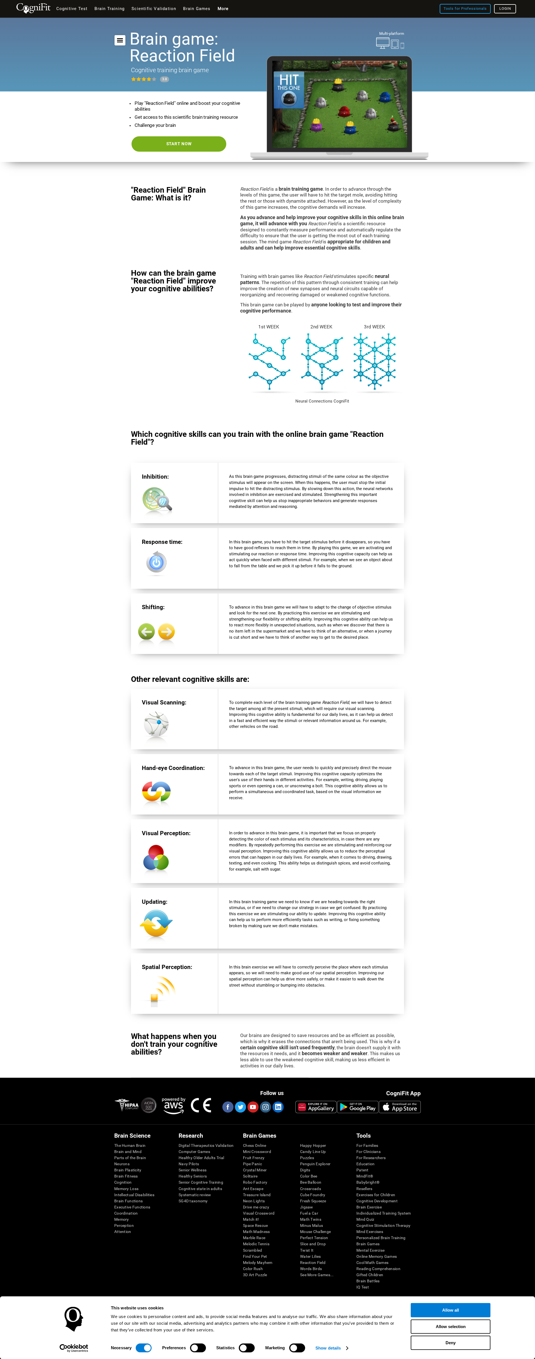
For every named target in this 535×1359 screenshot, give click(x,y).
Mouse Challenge (315, 1231)
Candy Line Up (313, 1151)
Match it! (251, 1219)
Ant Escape (253, 1188)
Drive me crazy (256, 1207)
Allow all (450, 1310)
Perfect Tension (314, 1238)
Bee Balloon (310, 1182)
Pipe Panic (252, 1164)
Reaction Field (312, 1262)
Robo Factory (255, 1182)
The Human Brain (129, 1145)
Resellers (364, 1188)
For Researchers (371, 1157)
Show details (328, 1348)
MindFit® (364, 1176)
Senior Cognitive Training (201, 1182)
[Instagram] (265, 1107)
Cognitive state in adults (200, 1188)
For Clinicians (368, 1151)
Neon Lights (254, 1201)
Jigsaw (306, 1207)
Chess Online (254, 1145)
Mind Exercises (369, 1231)
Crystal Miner (255, 1170)
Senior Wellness (192, 1170)
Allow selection (451, 1326)
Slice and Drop (313, 1244)
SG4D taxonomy (193, 1201)
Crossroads (310, 1188)
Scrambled (252, 1250)
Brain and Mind (128, 1151)
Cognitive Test (72, 8)
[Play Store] (357, 1107)
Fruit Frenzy (253, 1157)
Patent (362, 1170)
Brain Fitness (126, 1176)
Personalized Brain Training (381, 1238)
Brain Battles (368, 1281)
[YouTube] (253, 1107)
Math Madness (256, 1231)
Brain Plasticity (127, 1170)
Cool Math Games (372, 1262)
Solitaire (250, 1176)
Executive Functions (132, 1207)
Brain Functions (128, 1201)
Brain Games (368, 1244)
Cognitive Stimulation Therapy (383, 1225)
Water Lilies (310, 1256)
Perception (124, 1225)
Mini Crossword (257, 1151)
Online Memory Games (376, 1256)
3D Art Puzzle (255, 1275)
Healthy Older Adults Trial (201, 1157)
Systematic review (195, 1195)
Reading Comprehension (378, 1268)
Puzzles (307, 1157)
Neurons (122, 1164)
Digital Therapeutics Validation (206, 1145)
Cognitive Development (377, 1201)
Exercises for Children (375, 1195)
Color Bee (308, 1176)
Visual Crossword (258, 1213)
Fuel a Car (309, 1213)
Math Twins (310, 1219)
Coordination (126, 1213)
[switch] (198, 1347)
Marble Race (254, 1238)
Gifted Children (369, 1275)
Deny (451, 1342)
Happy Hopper (313, 1145)
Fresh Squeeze (313, 1201)
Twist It (306, 1250)
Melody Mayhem (258, 1262)
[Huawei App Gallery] (316, 1107)
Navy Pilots (189, 1164)
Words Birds (311, 1268)
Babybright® (368, 1182)
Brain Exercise (369, 1207)
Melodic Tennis (256, 1244)
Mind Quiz (365, 1219)
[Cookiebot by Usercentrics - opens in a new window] (74, 1348)
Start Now (179, 143)
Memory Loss (126, 1188)
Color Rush (253, 1268)
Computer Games (194, 1151)
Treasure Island (257, 1195)
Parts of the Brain (130, 1157)
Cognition (123, 1182)
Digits (305, 1170)
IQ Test (362, 1287)
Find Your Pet (255, 1256)
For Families (367, 1145)
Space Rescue (255, 1225)
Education (365, 1164)
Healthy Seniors (193, 1176)
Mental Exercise (370, 1250)
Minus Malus (311, 1225)
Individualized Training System (383, 1213)
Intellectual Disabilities (134, 1195)
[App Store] (400, 1107)
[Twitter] (240, 1107)
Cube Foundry (312, 1195)
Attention (122, 1231)
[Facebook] (228, 1107)
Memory (121, 1219)
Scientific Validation (154, 8)
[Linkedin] (278, 1107)
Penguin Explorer (315, 1164)
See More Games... (317, 1275)
